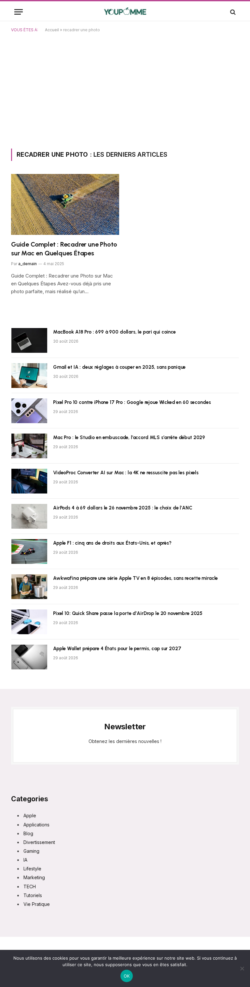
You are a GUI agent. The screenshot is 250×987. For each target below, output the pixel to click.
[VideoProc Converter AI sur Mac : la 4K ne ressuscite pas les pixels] (29, 481)
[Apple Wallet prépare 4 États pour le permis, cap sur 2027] (29, 657)
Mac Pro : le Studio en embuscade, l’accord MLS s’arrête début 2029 (129, 437)
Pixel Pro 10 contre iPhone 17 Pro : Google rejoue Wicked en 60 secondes (132, 402)
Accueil (52, 29)
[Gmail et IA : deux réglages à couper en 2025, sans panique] (29, 375)
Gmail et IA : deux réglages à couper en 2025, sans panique (119, 367)
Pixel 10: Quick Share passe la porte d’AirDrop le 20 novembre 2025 (127, 613)
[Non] (242, 968)
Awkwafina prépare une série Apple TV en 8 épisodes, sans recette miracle (135, 578)
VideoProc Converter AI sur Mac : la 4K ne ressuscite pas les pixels (126, 473)
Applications (36, 824)
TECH (29, 886)
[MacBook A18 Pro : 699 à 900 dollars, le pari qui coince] (29, 340)
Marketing (34, 877)
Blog (28, 833)
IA (25, 860)
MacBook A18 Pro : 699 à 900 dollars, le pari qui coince (114, 332)
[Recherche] (232, 12)
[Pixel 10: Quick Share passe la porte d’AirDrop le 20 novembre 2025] (29, 621)
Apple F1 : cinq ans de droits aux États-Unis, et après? (112, 543)
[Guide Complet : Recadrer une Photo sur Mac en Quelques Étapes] (65, 204)
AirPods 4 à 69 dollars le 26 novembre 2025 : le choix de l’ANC (122, 508)
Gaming (31, 851)
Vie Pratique (36, 904)
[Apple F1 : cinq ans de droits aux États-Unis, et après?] (29, 551)
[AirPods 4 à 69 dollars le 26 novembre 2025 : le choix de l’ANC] (29, 516)
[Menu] (18, 12)
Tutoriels (32, 895)
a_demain (27, 263)
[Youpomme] (125, 11)
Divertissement (39, 842)
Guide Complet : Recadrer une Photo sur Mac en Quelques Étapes (64, 248)
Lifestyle (32, 868)
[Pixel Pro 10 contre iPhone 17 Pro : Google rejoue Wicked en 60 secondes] (29, 410)
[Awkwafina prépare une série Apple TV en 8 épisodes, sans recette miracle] (29, 586)
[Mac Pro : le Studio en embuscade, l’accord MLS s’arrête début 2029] (29, 446)
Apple (29, 815)
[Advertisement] (125, 89)
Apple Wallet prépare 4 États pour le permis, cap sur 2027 (117, 648)
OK (127, 976)
